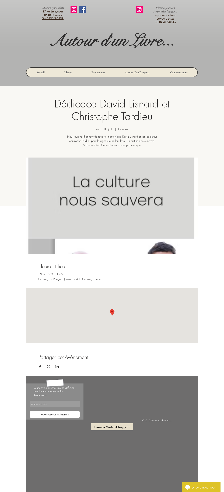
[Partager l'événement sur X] (48, 366)
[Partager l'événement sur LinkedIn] (57, 366)
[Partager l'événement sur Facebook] (40, 366)
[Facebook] (82, 9)
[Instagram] (74, 9)
